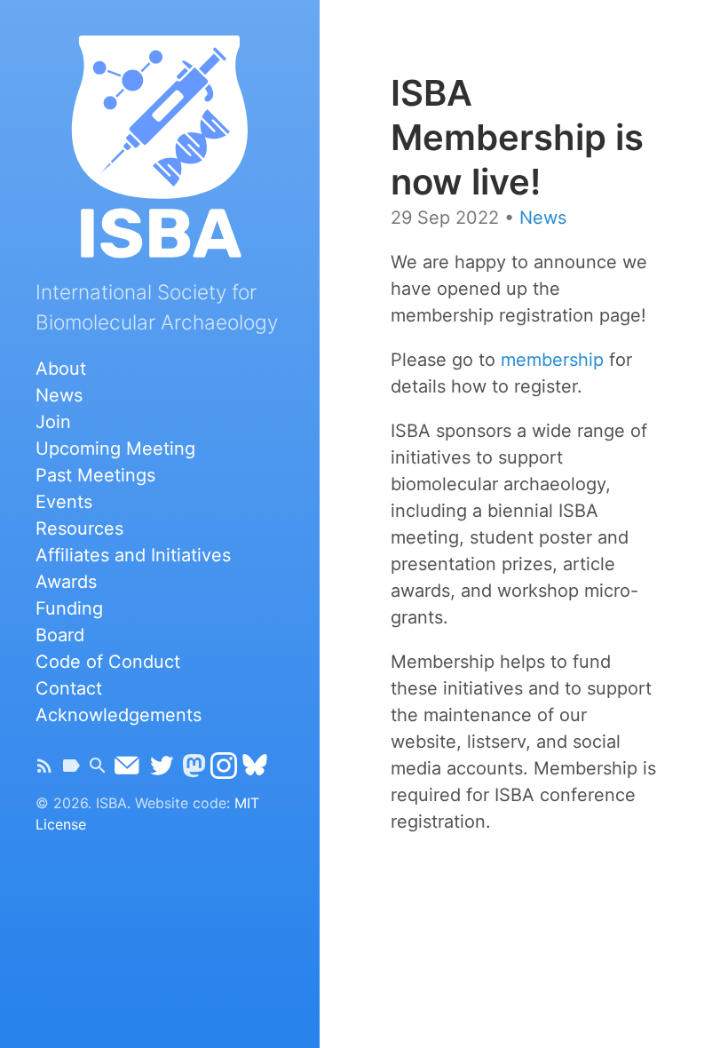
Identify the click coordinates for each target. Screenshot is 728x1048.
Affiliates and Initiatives (133, 555)
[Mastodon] (194, 769)
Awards (66, 581)
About (61, 368)
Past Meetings (95, 475)
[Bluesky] (254, 769)
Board (60, 635)
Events (64, 501)
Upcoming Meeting (115, 448)
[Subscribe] (44, 769)
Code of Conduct (108, 661)
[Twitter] (162, 769)
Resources (79, 528)
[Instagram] (223, 769)
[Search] (97, 769)
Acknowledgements (119, 715)
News (59, 395)
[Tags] (71, 769)
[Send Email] (127, 769)
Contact (69, 688)
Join (53, 422)
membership (552, 359)
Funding (69, 608)
